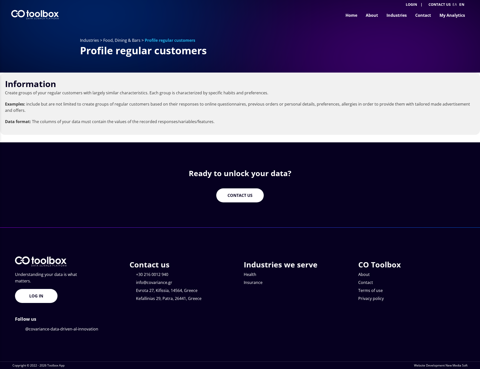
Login (411, 4)
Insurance (253, 282)
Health (250, 274)
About (364, 274)
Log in (36, 296)
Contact (365, 282)
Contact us (240, 195)
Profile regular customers (170, 40)
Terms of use (370, 290)
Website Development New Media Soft (441, 365)
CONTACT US (439, 4)
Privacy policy (371, 298)
